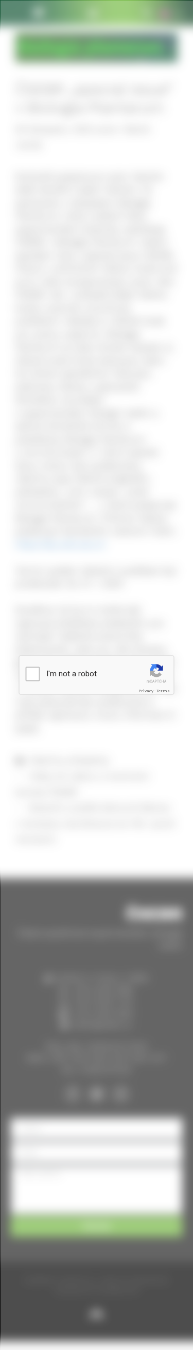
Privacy (145, 690)
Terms (163, 690)
